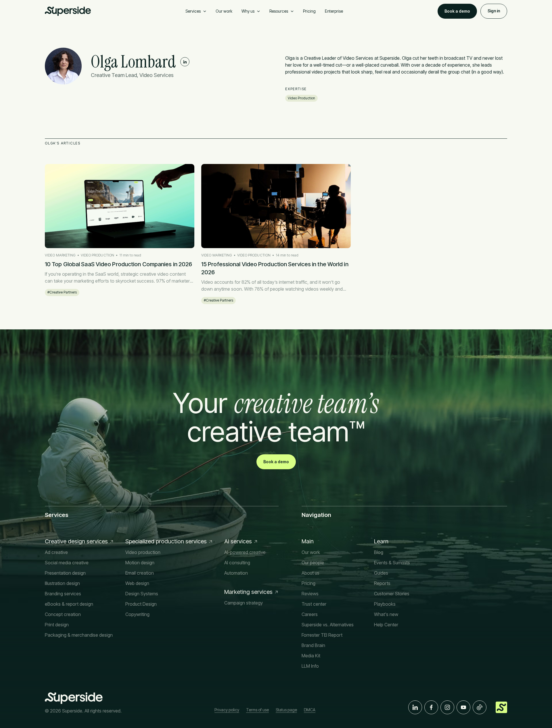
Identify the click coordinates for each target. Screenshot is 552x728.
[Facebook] (431, 707)
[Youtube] (463, 707)
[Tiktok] (479, 707)
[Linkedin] (184, 61)
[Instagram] (447, 707)
